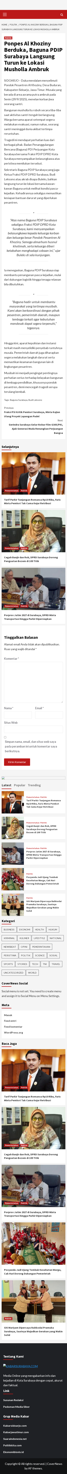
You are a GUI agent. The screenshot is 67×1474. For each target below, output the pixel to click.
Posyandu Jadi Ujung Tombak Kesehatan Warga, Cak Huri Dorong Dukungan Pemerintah (42, 880)
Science (40, 955)
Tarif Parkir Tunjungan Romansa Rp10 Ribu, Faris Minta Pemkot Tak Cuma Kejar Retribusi (43, 803)
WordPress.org (13, 1032)
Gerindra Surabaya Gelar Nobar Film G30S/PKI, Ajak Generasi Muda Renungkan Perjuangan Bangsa (36, 426)
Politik (8, 38)
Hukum (53, 929)
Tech (35, 964)
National (56, 938)
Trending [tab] (34, 785)
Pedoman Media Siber (16, 1406)
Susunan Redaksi (13, 1400)
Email (39, 708)
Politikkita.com (12, 1445)
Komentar (11, 658)
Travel (56, 964)
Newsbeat (10, 946)
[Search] (62, 15)
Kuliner (24, 938)
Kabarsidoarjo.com (15, 1425)
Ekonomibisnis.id (13, 1451)
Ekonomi (24, 929)
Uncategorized (13, 972)
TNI (45, 964)
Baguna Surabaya (18, 400)
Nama (8, 708)
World (32, 972)
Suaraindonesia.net (15, 1438)
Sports (8, 964)
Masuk (8, 1015)
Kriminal (9, 938)
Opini (24, 946)
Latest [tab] (6, 785)
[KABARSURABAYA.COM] (20, 1366)
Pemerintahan (11, 490)
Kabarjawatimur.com (16, 1432)
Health (39, 929)
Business (9, 929)
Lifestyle (39, 938)
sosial (53, 955)
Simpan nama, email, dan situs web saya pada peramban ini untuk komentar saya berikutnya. (31, 746)
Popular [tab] (19, 785)
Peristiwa (10, 955)
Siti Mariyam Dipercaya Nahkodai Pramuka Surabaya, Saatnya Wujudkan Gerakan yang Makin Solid (44, 906)
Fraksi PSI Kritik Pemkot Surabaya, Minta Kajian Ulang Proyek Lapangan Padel (32, 412)
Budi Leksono (35, 400)
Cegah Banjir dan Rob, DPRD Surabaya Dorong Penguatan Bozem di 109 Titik (41, 829)
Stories (22, 964)
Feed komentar (13, 1026)
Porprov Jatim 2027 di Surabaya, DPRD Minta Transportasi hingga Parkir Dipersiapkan (43, 854)
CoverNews (54, 1464)
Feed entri (10, 1020)
